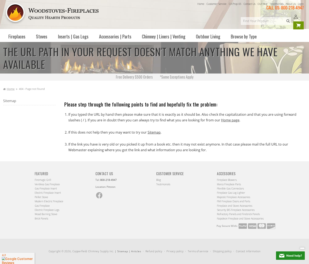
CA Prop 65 (235, 4)
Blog (158, 180)
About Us (291, 4)
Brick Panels (41, 218)
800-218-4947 (292, 7)
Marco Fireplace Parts (229, 184)
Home (200, 4)
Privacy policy (175, 251)
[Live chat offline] (290, 255)
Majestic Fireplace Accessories (233, 197)
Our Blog (262, 4)
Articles (136, 251)
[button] (17, 36)
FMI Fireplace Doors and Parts (233, 201)
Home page (230, 120)
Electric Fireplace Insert (48, 192)
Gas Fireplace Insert (46, 188)
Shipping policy (222, 251)
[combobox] (266, 21)
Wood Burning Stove (46, 214)
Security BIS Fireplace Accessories (236, 210)
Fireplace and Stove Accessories (234, 206)
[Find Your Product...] (288, 21)
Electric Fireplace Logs (47, 210)
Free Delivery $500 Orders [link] (134, 77)
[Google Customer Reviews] (17, 258)
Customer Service (216, 4)
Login (301, 4)
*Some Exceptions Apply (176, 77)
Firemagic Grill (43, 180)
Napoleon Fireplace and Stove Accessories (240, 218)
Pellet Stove (41, 197)
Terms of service (198, 251)
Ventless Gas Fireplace (47, 184)
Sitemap (9, 101)
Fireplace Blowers (227, 180)
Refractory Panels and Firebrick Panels (238, 214)
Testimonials (276, 4)
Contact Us (249, 4)
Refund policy (153, 251)
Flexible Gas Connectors (230, 188)
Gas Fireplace (42, 206)
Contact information (248, 251)
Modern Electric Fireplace (49, 201)
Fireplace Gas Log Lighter (231, 192)
